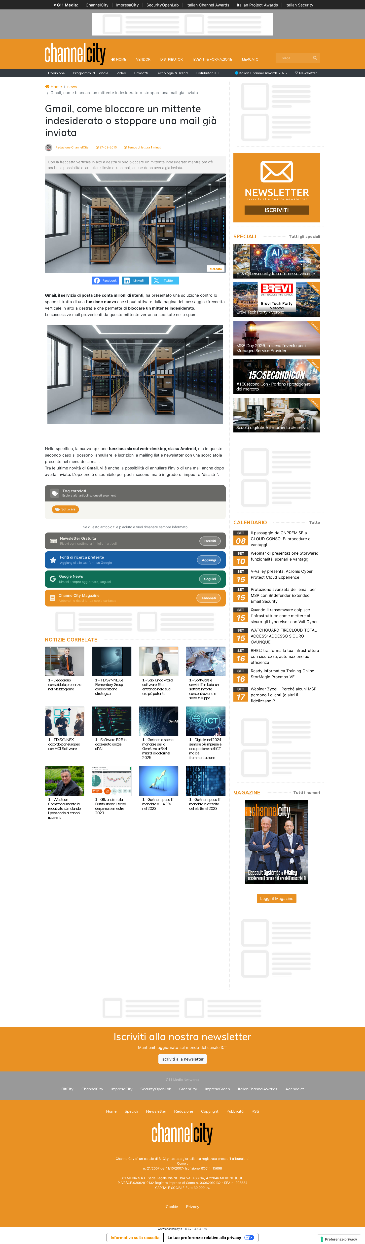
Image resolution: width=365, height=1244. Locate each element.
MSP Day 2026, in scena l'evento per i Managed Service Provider (271, 348)
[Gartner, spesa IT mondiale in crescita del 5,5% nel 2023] (205, 780)
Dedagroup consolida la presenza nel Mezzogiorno (64, 684)
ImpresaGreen (217, 1088)
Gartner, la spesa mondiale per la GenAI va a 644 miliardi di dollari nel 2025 (157, 748)
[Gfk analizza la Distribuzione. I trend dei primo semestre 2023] (111, 780)
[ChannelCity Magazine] (276, 841)
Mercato (250, 59)
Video (121, 73)
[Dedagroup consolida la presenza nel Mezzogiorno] (64, 661)
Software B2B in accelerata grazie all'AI (110, 744)
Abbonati (208, 598)
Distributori (171, 59)
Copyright (210, 1111)
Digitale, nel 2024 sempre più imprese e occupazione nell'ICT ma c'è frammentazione (205, 748)
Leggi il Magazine (276, 898)
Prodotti (141, 73)
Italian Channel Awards (207, 4)
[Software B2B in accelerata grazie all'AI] (111, 720)
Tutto (314, 522)
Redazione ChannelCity (72, 147)
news (72, 86)
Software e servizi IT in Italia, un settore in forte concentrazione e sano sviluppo (204, 688)
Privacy (192, 1206)
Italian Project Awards (257, 4)
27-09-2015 (108, 147)
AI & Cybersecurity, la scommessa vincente (275, 273)
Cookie (172, 1206)
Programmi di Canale (90, 73)
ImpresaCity (127, 4)
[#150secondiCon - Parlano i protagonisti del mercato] (276, 376)
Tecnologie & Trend (172, 73)
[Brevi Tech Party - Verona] (276, 299)
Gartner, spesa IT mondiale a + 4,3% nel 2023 (158, 804)
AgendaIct (294, 1088)
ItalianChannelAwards (257, 1088)
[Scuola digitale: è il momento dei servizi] (276, 415)
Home (123, 59)
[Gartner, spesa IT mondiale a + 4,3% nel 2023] (158, 780)
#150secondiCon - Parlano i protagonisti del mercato (273, 386)
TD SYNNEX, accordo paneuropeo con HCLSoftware (64, 744)
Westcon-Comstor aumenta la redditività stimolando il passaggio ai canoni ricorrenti (64, 808)
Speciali (131, 1111)
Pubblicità (235, 1111)
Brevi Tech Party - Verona (260, 312)
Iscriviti (210, 541)
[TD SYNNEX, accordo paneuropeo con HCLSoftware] (64, 720)
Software (68, 509)
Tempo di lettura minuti (144, 147)
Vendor (143, 59)
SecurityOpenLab (162, 4)
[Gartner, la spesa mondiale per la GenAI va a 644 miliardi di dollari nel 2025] (158, 720)
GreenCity (188, 1088)
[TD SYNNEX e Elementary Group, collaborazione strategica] (111, 661)
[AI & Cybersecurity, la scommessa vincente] (276, 261)
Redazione (183, 1111)
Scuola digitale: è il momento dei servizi (272, 427)
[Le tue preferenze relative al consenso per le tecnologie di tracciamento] (339, 1239)
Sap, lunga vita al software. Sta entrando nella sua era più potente (157, 686)
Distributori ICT (208, 73)
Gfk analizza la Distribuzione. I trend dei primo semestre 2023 (110, 806)
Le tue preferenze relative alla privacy (204, 1237)
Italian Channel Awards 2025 (262, 73)
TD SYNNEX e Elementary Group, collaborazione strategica (109, 686)
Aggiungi (209, 560)
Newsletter (307, 73)
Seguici (210, 579)
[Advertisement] (182, 1008)
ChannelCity (97, 4)
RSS (255, 1111)
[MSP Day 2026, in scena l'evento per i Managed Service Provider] (276, 338)
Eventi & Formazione (212, 59)
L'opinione (56, 73)
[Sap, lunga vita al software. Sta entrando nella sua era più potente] (158, 661)
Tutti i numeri (306, 792)
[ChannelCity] (75, 53)
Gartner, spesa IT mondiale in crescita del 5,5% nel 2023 (205, 804)
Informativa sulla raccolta (135, 1237)
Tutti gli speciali (304, 236)
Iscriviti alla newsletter (183, 1059)
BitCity (67, 1088)
